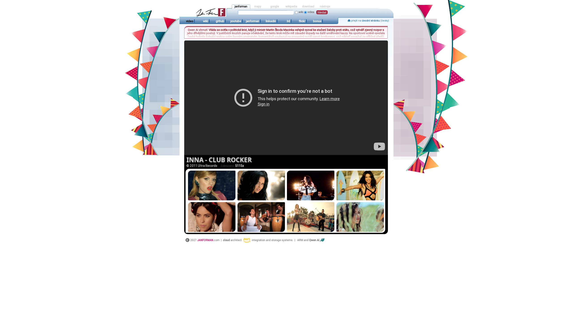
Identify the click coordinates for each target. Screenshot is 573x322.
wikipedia (291, 6)
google (274, 6)
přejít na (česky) (370, 20)
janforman (241, 6)
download (308, 6)
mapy (257, 6)
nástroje (325, 6)
